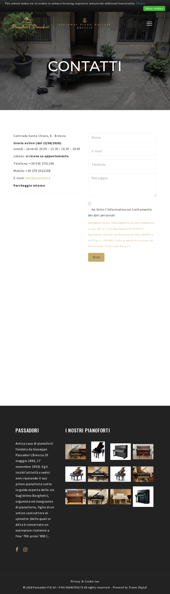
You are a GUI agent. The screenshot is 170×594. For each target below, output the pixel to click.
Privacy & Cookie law (85, 581)
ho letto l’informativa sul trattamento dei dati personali (120, 212)
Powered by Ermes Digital (130, 587)
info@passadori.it (38, 178)
